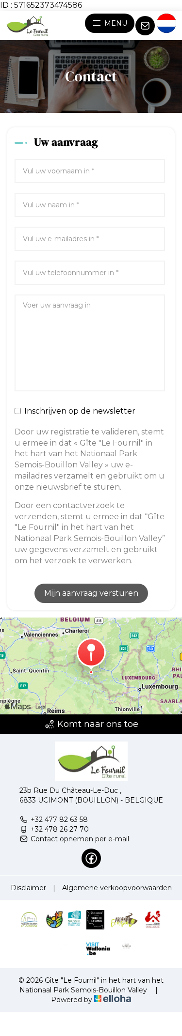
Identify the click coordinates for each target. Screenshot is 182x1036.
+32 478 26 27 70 (60, 829)
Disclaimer (28, 887)
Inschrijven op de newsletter (79, 411)
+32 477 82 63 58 (59, 819)
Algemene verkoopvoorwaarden (117, 887)
